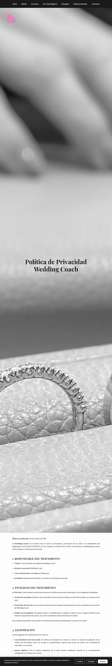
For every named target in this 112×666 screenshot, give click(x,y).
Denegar (91, 661)
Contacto (95, 4)
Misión (24, 4)
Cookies (80, 661)
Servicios (35, 4)
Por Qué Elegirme (50, 4)
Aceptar (103, 661)
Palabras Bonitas (80, 4)
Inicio (15, 4)
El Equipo (65, 4)
